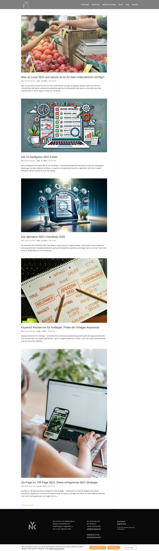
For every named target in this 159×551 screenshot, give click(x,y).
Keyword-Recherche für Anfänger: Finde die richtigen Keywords (60, 327)
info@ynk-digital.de (94, 529)
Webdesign (85, 5)
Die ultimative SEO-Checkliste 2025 (43, 236)
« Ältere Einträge (27, 505)
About (121, 5)
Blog (127, 5)
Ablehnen (114, 548)
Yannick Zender (29, 81)
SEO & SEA (95, 5)
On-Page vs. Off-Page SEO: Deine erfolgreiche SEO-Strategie (59, 482)
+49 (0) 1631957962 (94, 526)
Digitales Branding (109, 5)
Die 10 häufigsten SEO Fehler (39, 157)
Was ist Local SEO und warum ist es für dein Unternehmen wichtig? (62, 77)
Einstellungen (129, 548)
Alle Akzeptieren (97, 548)
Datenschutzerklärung (56, 548)
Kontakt (135, 5)
